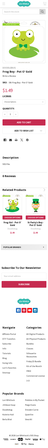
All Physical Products (36, 339)
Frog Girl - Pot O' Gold (12, 224)
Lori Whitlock (8, 400)
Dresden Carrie (31, 409)
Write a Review (9, 76)
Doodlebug (7, 409)
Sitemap (6, 372)
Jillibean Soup (8, 405)
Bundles (30, 343)
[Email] (10, 140)
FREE (28, 371)
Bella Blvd (7, 419)
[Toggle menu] (3, 3)
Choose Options (12, 217)
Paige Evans (30, 405)
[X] (21, 140)
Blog (4, 358)
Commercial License (35, 375)
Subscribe (6, 343)
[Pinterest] (27, 140)
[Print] (16, 140)
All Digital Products (35, 334)
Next (44, 190)
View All (28, 419)
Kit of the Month (34, 366)
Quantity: (9, 108)
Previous (40, 190)
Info (4, 348)
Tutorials (6, 353)
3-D (28, 380)
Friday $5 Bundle (33, 361)
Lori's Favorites (9, 367)
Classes (29, 348)
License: (7, 96)
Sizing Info (7, 363)
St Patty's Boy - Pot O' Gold (36, 224)
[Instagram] (35, 310)
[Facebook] (5, 140)
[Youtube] (29, 310)
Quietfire (29, 414)
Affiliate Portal (9, 334)
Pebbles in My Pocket (35, 400)
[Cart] (44, 3)
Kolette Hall (8, 414)
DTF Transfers (8, 339)
